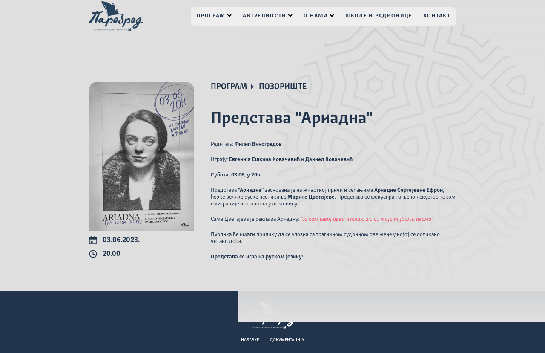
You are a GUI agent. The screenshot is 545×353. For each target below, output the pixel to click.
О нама (316, 16)
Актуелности (264, 16)
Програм (211, 16)
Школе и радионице (379, 16)
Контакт (436, 16)
